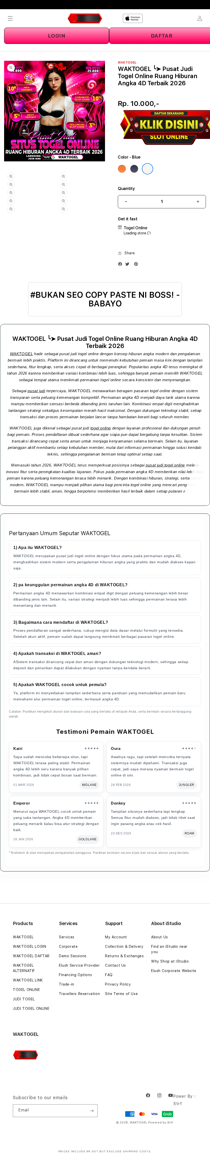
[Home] (85, 18)
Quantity (126, 188)
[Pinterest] (137, 265)
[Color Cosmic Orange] (122, 169)
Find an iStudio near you (169, 949)
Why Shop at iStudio (170, 961)
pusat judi (36, 391)
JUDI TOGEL (24, 999)
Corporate (68, 946)
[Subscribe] (91, 1110)
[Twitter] (128, 265)
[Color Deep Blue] (134, 169)
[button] (10, 18)
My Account (116, 937)
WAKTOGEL (21, 354)
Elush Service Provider (79, 965)
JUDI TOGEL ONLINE (31, 1009)
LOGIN (57, 36)
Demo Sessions (73, 956)
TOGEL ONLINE (26, 990)
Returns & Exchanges (124, 956)
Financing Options (75, 975)
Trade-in (66, 984)
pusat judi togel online (165, 465)
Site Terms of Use (121, 994)
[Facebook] (121, 265)
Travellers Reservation (79, 994)
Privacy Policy (118, 984)
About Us (159, 937)
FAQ (109, 975)
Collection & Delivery (124, 946)
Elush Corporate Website (173, 971)
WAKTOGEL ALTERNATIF (24, 968)
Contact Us (115, 965)
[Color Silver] (147, 169)
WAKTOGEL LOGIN (29, 946)
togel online (100, 428)
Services (67, 937)
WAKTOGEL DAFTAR (31, 956)
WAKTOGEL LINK (28, 980)
